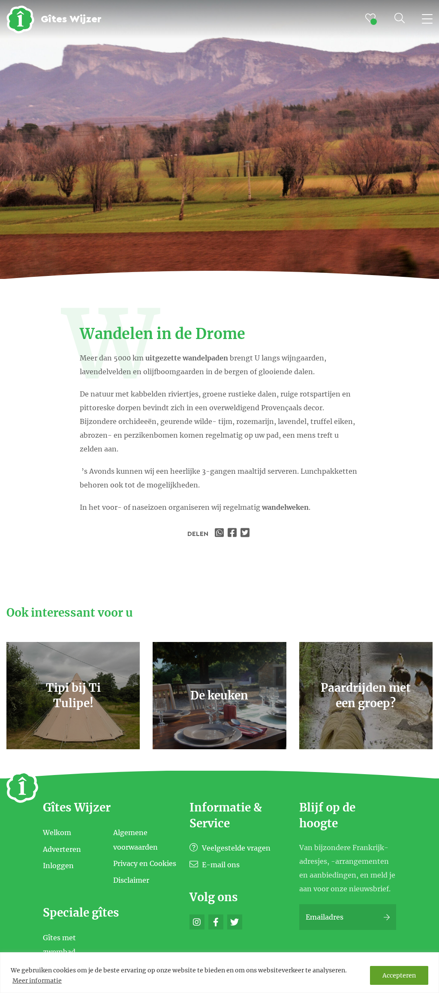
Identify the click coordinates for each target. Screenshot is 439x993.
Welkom (57, 832)
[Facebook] (215, 921)
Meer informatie (37, 980)
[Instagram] (196, 921)
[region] (219, 972)
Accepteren (399, 975)
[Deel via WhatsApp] (220, 534)
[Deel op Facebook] (233, 534)
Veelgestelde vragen (235, 848)
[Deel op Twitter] (246, 534)
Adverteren (62, 849)
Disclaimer (131, 880)
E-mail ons (220, 864)
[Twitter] (234, 921)
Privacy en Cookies (144, 863)
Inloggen (58, 865)
